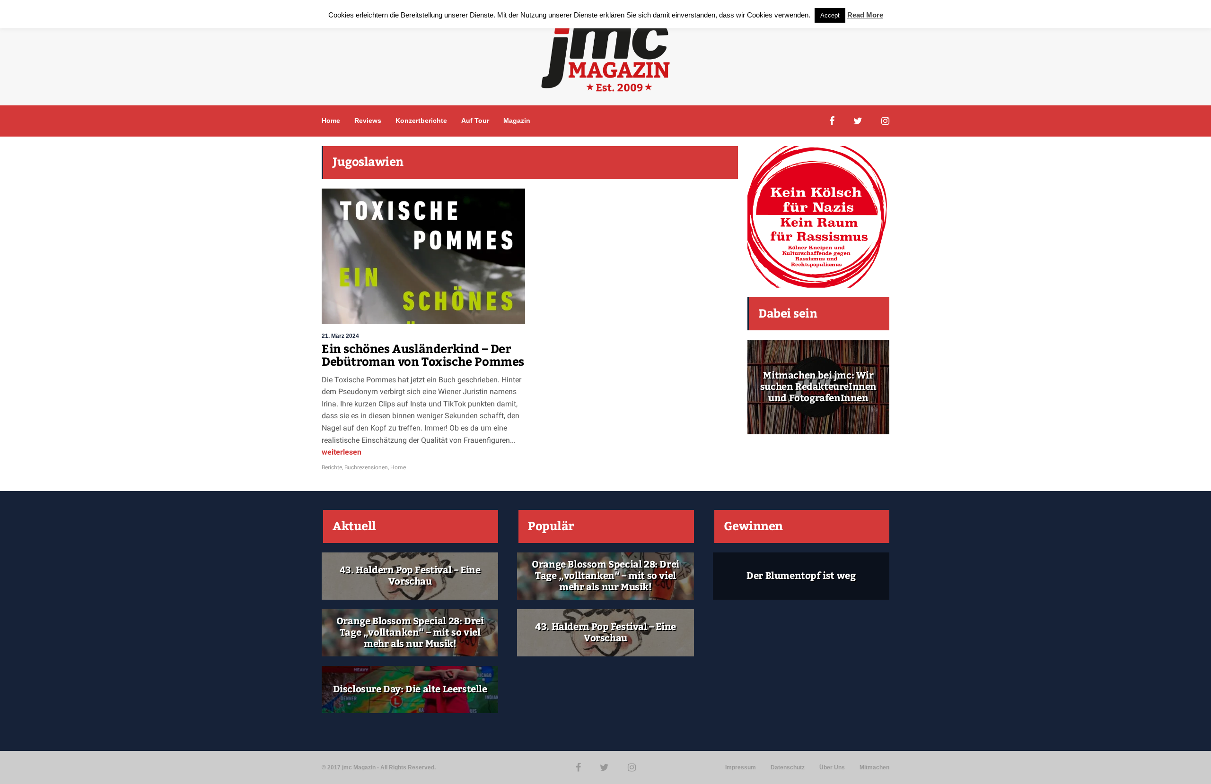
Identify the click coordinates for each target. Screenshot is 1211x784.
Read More (865, 15)
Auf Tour (475, 120)
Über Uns (832, 767)
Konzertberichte (421, 120)
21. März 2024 (340, 336)
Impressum (740, 767)
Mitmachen (874, 767)
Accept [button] (830, 15)
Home (331, 120)
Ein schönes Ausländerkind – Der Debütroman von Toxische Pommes (423, 355)
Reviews (367, 120)
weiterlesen (341, 452)
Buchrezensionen (366, 467)
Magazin (516, 120)
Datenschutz (788, 767)
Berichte (332, 467)
